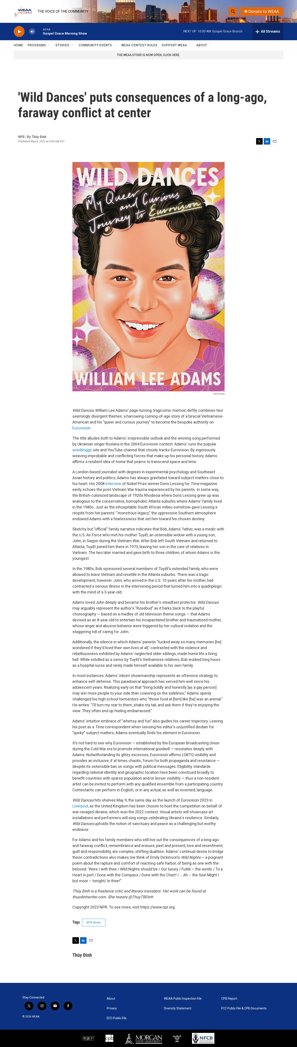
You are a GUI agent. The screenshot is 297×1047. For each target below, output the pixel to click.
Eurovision (81, 428)
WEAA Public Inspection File (183, 998)
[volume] (32, 32)
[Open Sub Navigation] (49, 45)
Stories (62, 45)
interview (113, 483)
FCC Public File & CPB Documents (244, 1008)
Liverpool (80, 806)
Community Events (95, 45)
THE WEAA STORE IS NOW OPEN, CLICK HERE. (148, 55)
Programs (37, 45)
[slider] (39, 31)
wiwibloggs (82, 450)
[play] (19, 31)
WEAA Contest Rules (139, 45)
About (201, 45)
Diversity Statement (177, 1008)
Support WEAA (174, 45)
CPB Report (229, 998)
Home (18, 45)
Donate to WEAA (263, 11)
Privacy (112, 1008)
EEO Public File (117, 1018)
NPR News (94, 922)
